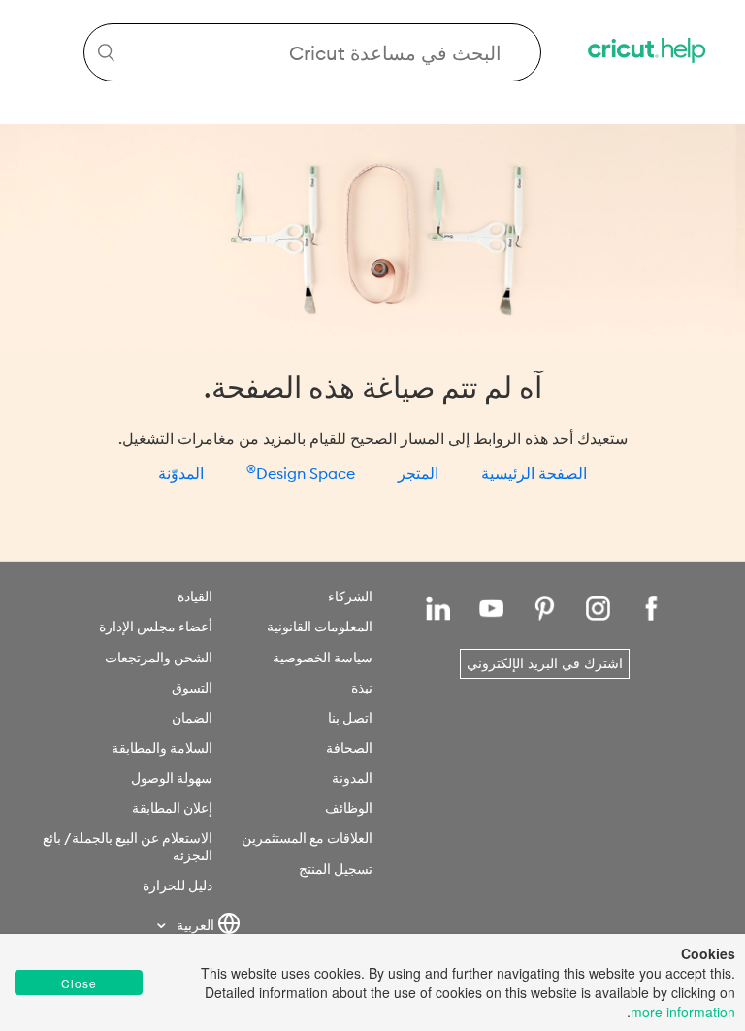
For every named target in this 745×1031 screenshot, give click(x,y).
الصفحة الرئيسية (534, 473)
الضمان (192, 717)
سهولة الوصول (171, 778)
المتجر (418, 473)
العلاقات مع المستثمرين (307, 838)
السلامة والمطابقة (162, 748)
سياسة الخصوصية (322, 657)
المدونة (352, 778)
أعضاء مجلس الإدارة (155, 626)
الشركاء (350, 596)
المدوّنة (181, 473)
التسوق (192, 687)
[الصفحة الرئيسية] (648, 53)
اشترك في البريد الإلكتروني (545, 663)
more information (683, 1011)
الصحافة (349, 748)
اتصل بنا (350, 717)
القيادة (195, 596)
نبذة (361, 687)
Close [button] (79, 983)
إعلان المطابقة (172, 808)
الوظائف (348, 808)
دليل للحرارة (177, 885)
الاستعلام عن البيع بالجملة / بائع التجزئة (127, 846)
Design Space (300, 469)
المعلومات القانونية (319, 626)
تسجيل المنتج (335, 869)
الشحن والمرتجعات (158, 657)
